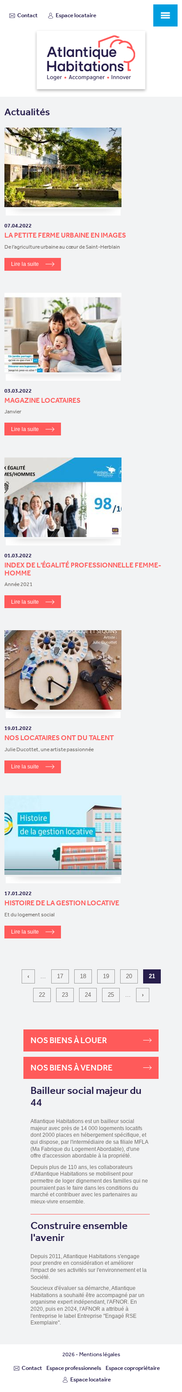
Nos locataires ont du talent (59, 737)
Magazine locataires (42, 400)
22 (42, 994)
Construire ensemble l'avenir (79, 1231)
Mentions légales (99, 1354)
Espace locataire (76, 15)
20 (129, 976)
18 (83, 976)
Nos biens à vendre (71, 1067)
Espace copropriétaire (133, 1368)
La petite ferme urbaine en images (65, 235)
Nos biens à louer (68, 1040)
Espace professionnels (73, 1368)
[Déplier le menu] (165, 15)
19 (106, 976)
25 (111, 994)
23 (65, 994)
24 (88, 994)
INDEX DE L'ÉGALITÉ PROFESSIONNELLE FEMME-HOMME (82, 568)
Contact (27, 15)
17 (60, 976)
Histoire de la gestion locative (61, 902)
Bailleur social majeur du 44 (85, 1097)
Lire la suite (25, 264)
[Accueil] (91, 60)
